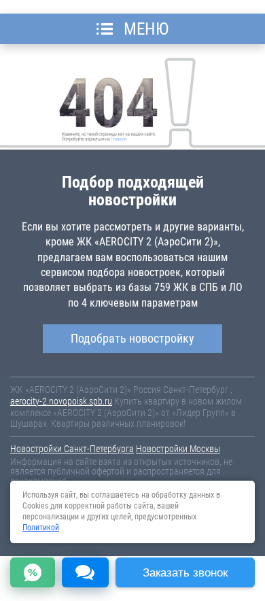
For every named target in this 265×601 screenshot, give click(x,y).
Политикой (40, 527)
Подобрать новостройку (132, 338)
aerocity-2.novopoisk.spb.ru (61, 401)
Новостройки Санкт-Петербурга (72, 448)
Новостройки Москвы (178, 448)
